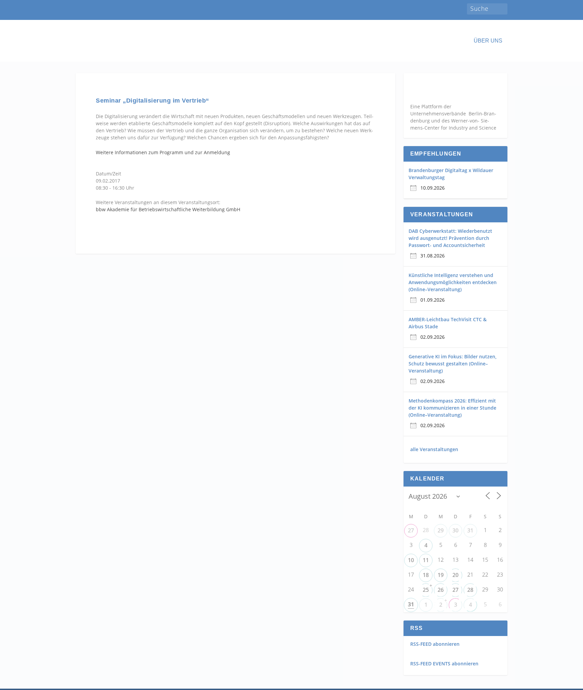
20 (455, 575)
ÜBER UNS (488, 41)
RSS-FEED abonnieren (435, 644)
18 (426, 575)
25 (426, 590)
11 (426, 560)
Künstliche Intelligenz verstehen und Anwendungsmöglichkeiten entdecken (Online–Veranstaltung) (453, 282)
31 (470, 530)
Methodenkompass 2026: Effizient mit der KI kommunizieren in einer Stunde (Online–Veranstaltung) (452, 407)
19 (441, 575)
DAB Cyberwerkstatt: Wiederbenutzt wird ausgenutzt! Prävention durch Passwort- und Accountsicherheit (450, 238)
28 (470, 590)
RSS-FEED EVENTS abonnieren (444, 663)
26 (441, 590)
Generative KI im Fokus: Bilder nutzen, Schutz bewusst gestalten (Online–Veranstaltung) (453, 363)
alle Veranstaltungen (434, 449)
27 (411, 530)
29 (441, 530)
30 (455, 530)
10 (411, 560)
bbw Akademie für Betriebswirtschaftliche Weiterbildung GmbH (168, 209)
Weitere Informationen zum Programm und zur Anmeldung (163, 152)
